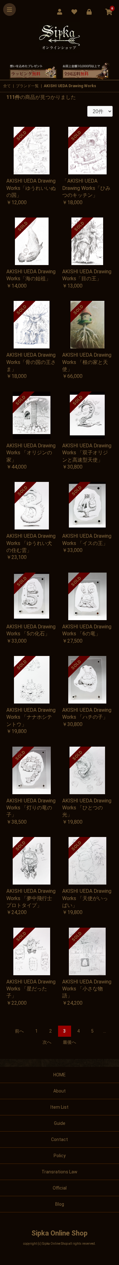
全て (7, 86)
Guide (59, 1123)
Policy (60, 1155)
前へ (19, 1031)
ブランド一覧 (27, 86)
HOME (59, 1074)
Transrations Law (59, 1171)
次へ (47, 1042)
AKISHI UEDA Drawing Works (70, 86)
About (59, 1090)
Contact (59, 1139)
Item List (59, 1107)
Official (60, 1187)
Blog (59, 1204)
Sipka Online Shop (59, 1233)
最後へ (69, 1042)
